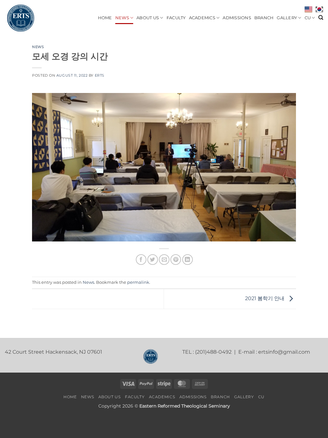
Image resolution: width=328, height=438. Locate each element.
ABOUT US (147, 17)
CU (308, 17)
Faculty (176, 17)
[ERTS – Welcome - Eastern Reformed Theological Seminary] (37, 18)
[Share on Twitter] (152, 259)
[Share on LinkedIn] (187, 259)
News (38, 47)
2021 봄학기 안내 (265, 298)
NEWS (122, 17)
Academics (202, 17)
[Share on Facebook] (141, 259)
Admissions (237, 17)
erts (99, 75)
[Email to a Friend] (164, 259)
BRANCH (264, 17)
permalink (138, 282)
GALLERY (287, 17)
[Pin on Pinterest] (175, 259)
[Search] (320, 18)
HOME (105, 17)
